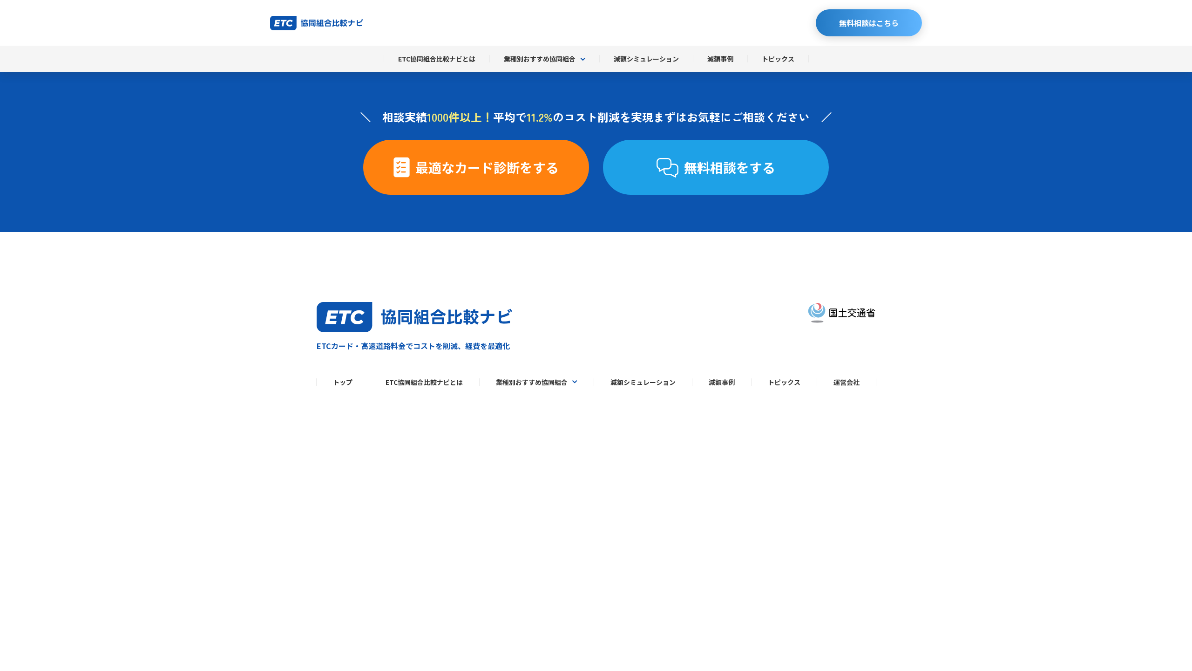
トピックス (778, 58)
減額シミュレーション (646, 58)
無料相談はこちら (869, 22)
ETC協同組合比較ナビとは (436, 58)
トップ (342, 382)
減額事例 (720, 58)
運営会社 (846, 382)
